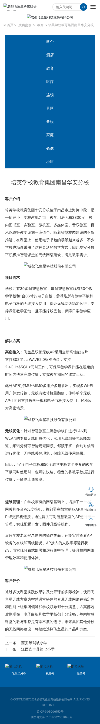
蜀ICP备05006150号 (50, 711)
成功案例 (24, 25)
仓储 (50, 148)
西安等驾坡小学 (34, 642)
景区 (50, 108)
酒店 (50, 54)
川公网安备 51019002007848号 (51, 717)
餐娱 (50, 121)
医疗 (50, 81)
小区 (50, 161)
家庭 (50, 134)
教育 (40, 25)
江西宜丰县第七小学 (38, 649)
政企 (50, 41)
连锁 (50, 95)
